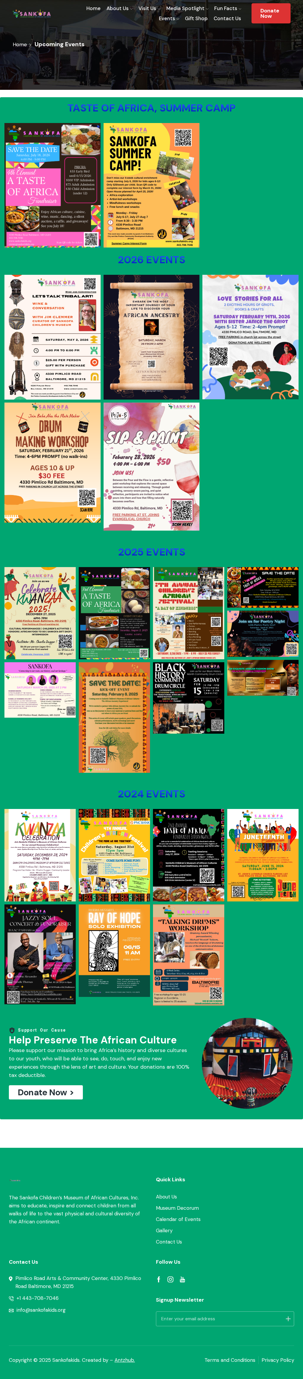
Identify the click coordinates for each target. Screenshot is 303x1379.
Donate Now (269, 13)
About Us (118, 8)
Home (93, 8)
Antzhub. (125, 1360)
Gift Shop (196, 18)
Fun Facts (225, 8)
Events (167, 18)
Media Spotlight (185, 8)
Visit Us (147, 8)
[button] (46, 1092)
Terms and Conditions (229, 1360)
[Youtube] (182, 1279)
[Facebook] (159, 1279)
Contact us (227, 18)
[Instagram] (170, 1279)
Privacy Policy (278, 1360)
